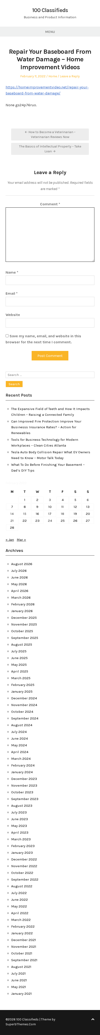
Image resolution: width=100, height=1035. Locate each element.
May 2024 (19, 745)
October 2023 (22, 792)
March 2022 (21, 920)
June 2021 (19, 980)
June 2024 (19, 738)
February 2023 (23, 846)
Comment (50, 204)
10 (50, 507)
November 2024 (24, 705)
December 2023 (24, 779)
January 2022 (22, 933)
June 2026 (19, 577)
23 (37, 521)
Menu (50, 32)
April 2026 (19, 591)
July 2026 (19, 571)
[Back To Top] (92, 1019)
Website (13, 315)
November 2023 (24, 785)
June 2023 (19, 819)
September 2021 (24, 960)
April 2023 (19, 832)
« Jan (10, 540)
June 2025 (19, 658)
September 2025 (24, 638)
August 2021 (21, 967)
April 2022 (19, 913)
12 (75, 507)
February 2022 (23, 926)
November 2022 (24, 866)
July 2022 (19, 893)
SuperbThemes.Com (21, 1024)
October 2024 (22, 712)
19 (75, 514)
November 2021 (23, 946)
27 (88, 521)
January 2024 (22, 772)
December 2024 (24, 698)
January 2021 (21, 993)
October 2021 (21, 953)
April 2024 (19, 752)
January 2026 (22, 611)
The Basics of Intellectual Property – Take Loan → (50, 148)
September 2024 (24, 718)
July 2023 (19, 812)
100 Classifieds (50, 10)
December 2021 (23, 940)
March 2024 (21, 759)
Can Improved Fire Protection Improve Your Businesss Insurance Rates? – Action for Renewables (46, 427)
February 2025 (22, 685)
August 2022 (21, 886)
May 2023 (19, 826)
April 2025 (19, 671)
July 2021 (18, 973)
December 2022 (24, 859)
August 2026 (21, 564)
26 (75, 521)
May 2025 (19, 665)
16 (37, 514)
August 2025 (21, 644)
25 (63, 521)
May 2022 (19, 906)
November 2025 (24, 624)
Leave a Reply (70, 76)
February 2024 (23, 765)
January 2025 (22, 691)
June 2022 (19, 899)
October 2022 (22, 873)
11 (62, 507)
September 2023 (24, 799)
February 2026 (23, 604)
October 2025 (22, 631)
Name (12, 272)
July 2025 (19, 651)
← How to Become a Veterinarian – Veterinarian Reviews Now (50, 134)
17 (49, 514)
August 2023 (21, 806)
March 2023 (21, 839)
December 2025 (24, 618)
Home (52, 76)
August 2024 (21, 725)
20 (88, 514)
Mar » (21, 540)
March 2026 (21, 597)
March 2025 (20, 678)
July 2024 (19, 732)
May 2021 (18, 987)
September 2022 (24, 879)
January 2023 (22, 853)
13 (88, 507)
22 (25, 521)
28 (12, 527)
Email (12, 293)
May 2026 (19, 584)
